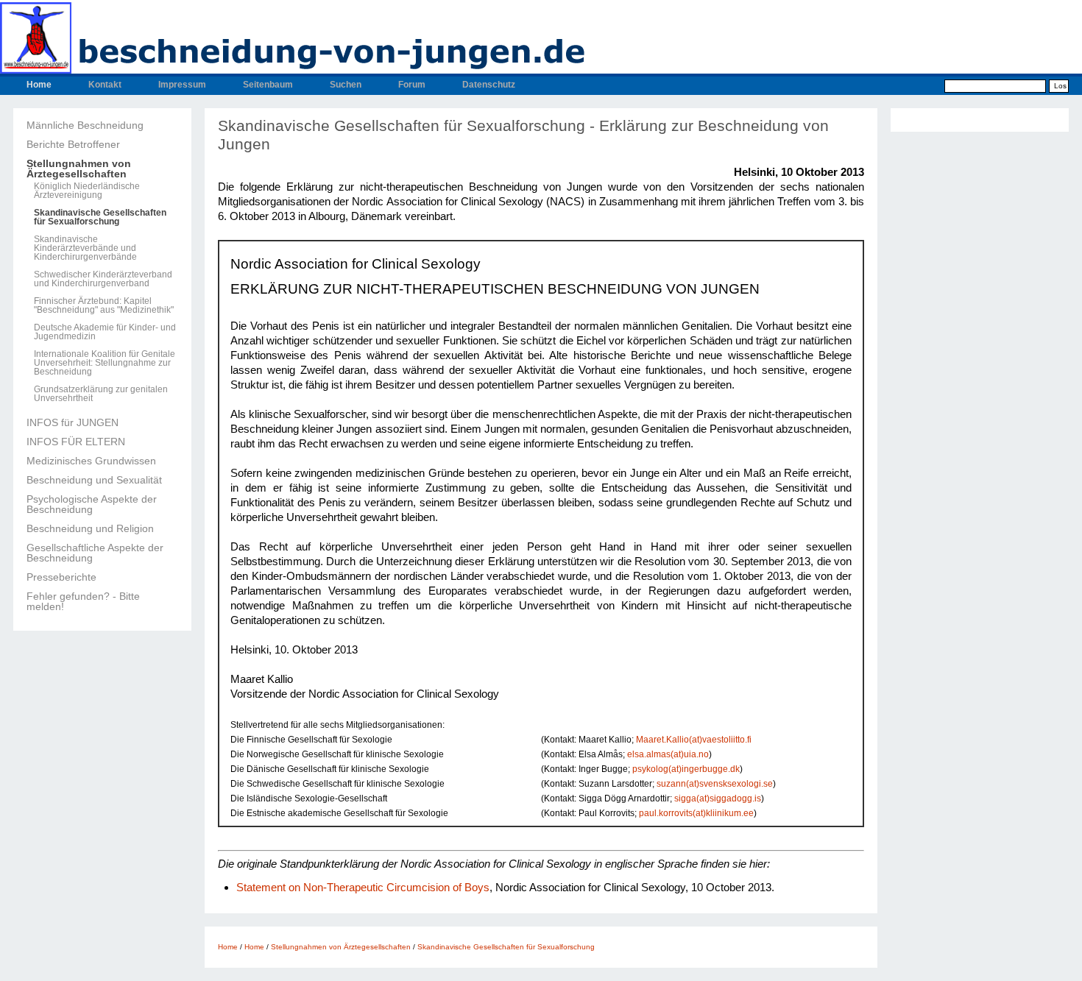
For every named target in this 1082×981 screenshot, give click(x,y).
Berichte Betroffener (73, 144)
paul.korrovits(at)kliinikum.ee (696, 813)
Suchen (345, 84)
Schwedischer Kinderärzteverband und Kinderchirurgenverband (103, 279)
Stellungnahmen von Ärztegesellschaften (78, 168)
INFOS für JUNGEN (72, 422)
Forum (411, 84)
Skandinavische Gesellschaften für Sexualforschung (100, 217)
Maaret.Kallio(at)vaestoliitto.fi (694, 739)
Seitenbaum (268, 84)
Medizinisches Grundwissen (91, 461)
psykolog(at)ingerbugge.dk (686, 768)
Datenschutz (488, 84)
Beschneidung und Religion (90, 528)
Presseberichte (61, 577)
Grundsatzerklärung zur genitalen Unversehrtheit (101, 394)
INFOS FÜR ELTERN (75, 441)
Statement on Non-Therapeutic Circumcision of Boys (362, 887)
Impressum (182, 84)
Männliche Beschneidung (85, 125)
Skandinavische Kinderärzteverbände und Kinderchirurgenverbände (85, 248)
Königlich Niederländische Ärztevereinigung (87, 190)
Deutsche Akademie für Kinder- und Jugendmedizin (105, 332)
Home (39, 84)
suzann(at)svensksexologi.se (715, 783)
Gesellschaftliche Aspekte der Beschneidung (94, 552)
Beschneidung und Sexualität (94, 480)
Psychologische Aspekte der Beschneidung (91, 504)
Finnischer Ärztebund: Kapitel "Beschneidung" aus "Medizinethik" (104, 305)
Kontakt (104, 84)
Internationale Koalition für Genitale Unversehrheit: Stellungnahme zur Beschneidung (104, 363)
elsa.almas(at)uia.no (668, 754)
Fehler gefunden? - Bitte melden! (83, 601)
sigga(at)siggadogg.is (717, 798)
